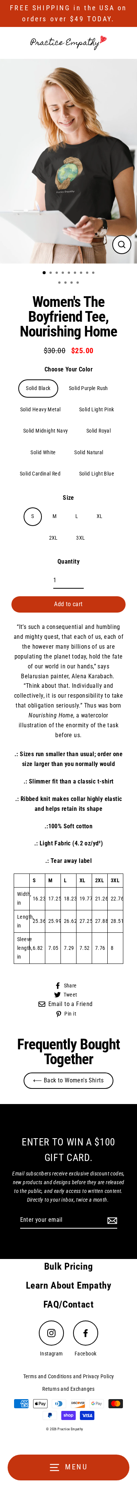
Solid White (43, 452)
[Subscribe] (111, 1220)
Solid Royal (98, 431)
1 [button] (44, 273)
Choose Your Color (68, 369)
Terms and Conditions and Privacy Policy (68, 1376)
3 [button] (57, 273)
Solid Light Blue (96, 474)
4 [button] (63, 273)
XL (100, 516)
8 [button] (88, 273)
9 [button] (94, 273)
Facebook (85, 1354)
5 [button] (70, 273)
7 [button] (82, 273)
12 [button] (72, 283)
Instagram (51, 1354)
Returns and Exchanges (68, 1389)
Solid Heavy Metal (40, 409)
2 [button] (51, 273)
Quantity (68, 561)
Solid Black (38, 388)
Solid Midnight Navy (45, 431)
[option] (68, 161)
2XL (53, 538)
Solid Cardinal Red (40, 474)
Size (68, 497)
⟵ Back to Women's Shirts (68, 1080)
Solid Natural (88, 452)
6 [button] (76, 273)
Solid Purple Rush (88, 388)
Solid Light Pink (96, 409)
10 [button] (60, 283)
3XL (80, 538)
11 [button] (66, 283)
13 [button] (78, 283)
